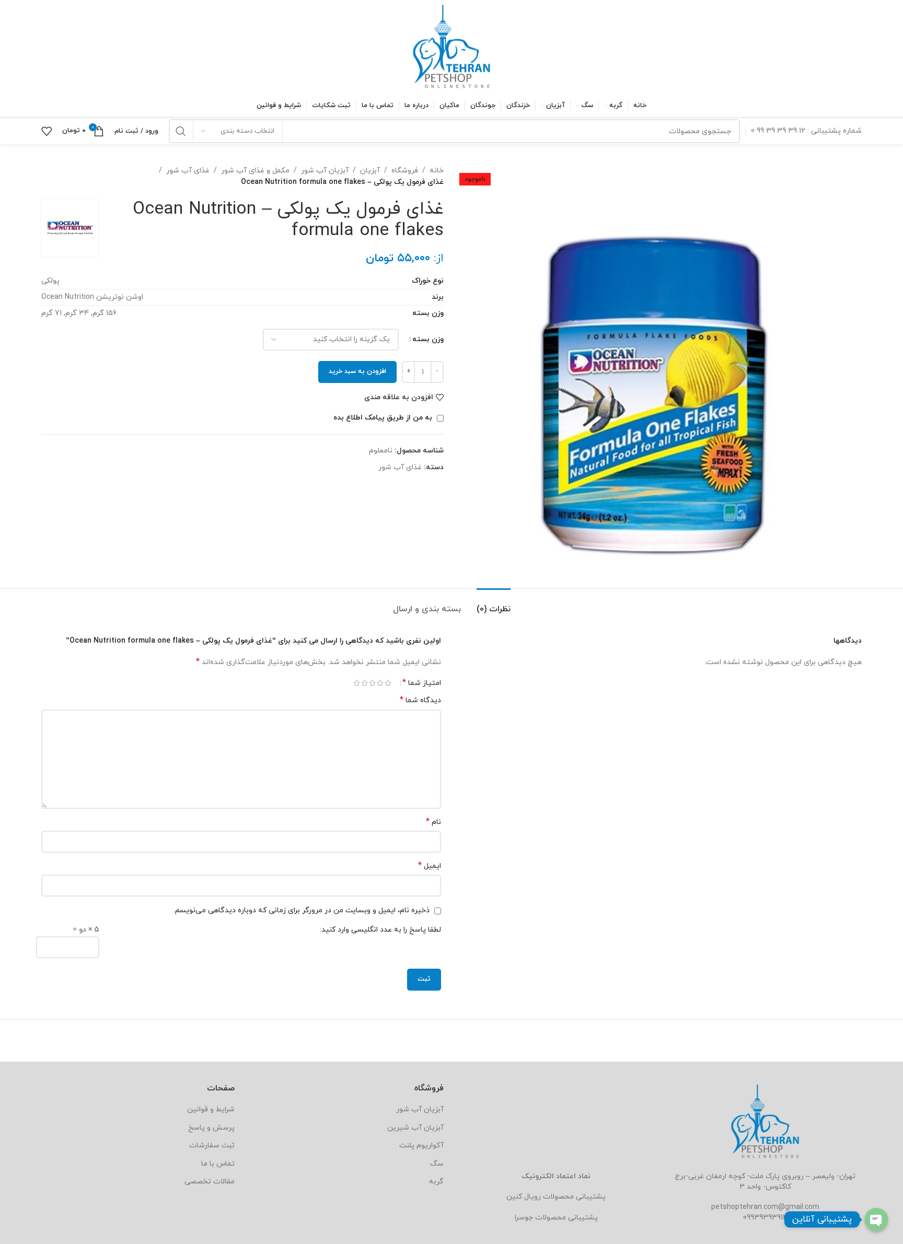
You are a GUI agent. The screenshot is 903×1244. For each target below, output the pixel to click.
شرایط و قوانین (211, 1109)
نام (433, 822)
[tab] (494, 604)
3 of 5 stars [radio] (372, 683)
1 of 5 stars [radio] (388, 683)
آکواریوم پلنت (421, 1145)
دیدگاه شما (420, 700)
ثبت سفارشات (212, 1145)
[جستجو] (181, 131)
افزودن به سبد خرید (357, 371)
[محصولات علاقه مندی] (46, 131)
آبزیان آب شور (325, 171)
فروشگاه (404, 171)
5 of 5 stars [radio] (357, 683)
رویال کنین (523, 1197)
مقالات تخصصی (209, 1182)
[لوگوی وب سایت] (451, 46)
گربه (436, 1182)
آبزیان (370, 171)
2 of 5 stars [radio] (380, 683)
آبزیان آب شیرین (415, 1128)
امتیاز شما (421, 683)
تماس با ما (218, 1164)
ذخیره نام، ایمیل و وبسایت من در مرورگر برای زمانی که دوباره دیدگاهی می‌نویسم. (301, 910)
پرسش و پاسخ (211, 1128)
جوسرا (524, 1218)
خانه (437, 171)
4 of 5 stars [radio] (364, 683)
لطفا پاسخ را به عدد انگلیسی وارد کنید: (380, 930)
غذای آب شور (188, 171)
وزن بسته (428, 339)
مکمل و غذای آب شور (255, 171)
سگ (437, 1164)
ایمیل (429, 866)
